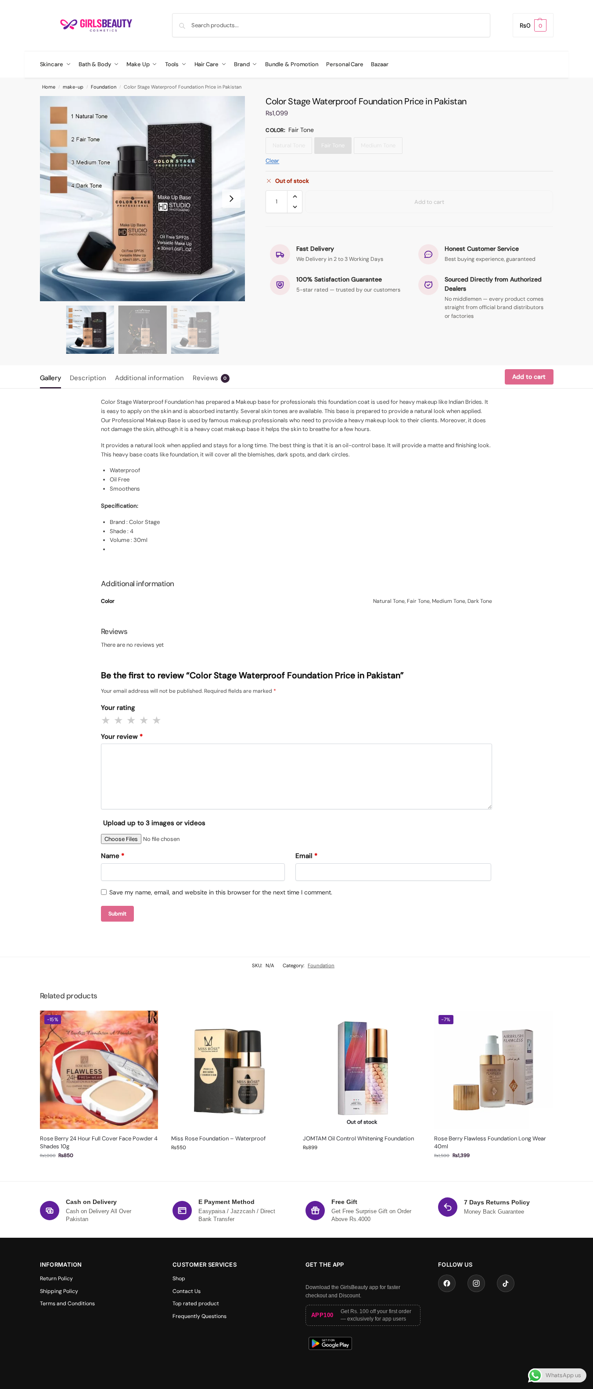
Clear (272, 160)
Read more (362, 1164)
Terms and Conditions (67, 1303)
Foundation (103, 87)
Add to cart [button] (230, 1164)
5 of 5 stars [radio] (157, 720)
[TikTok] (505, 1283)
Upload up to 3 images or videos (154, 823)
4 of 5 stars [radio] (144, 720)
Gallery (50, 378)
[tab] (52, 377)
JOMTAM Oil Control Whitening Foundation (358, 1138)
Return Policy (56, 1278)
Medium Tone (378, 145)
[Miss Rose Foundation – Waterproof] (230, 1070)
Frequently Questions (199, 1316)
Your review (122, 736)
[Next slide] (231, 198)
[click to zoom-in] (142, 198)
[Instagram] (476, 1283)
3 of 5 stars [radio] (131, 720)
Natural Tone (289, 145)
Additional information (149, 378)
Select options (99, 1172)
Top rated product (196, 1303)
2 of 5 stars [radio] (119, 720)
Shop (179, 1278)
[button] (533, 25)
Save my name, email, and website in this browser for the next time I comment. (220, 892)
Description (88, 378)
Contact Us (187, 1291)
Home (48, 87)
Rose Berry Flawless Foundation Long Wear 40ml (490, 1142)
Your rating (118, 707)
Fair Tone (333, 145)
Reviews (210, 378)
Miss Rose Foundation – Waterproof (218, 1138)
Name (112, 855)
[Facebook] (447, 1283)
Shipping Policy (59, 1291)
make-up (73, 87)
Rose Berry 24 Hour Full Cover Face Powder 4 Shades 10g (99, 1142)
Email (306, 855)
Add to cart (429, 202)
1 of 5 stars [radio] (106, 720)
